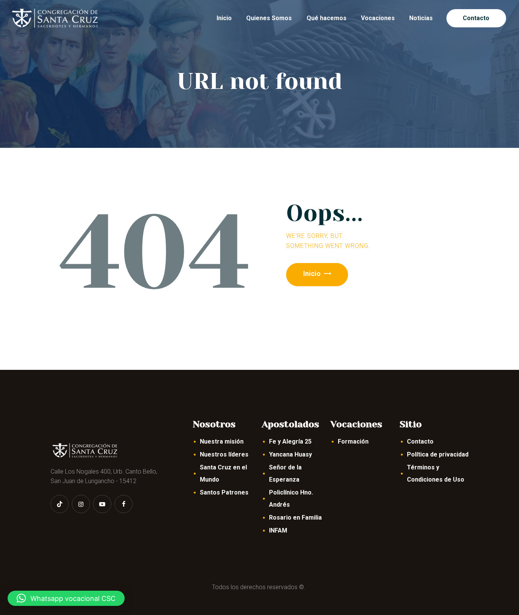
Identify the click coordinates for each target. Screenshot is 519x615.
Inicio (312, 273)
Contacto (420, 441)
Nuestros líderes (224, 454)
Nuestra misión (222, 441)
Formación (353, 441)
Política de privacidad (437, 454)
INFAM (278, 530)
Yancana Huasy (290, 454)
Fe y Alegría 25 (290, 441)
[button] (66, 598)
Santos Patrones (224, 492)
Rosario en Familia (295, 517)
